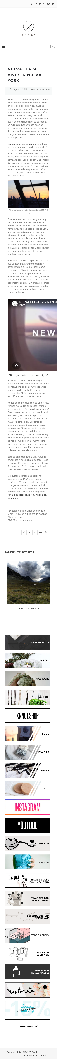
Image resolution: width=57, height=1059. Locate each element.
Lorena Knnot (44, 1055)
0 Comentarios (41, 89)
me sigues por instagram (23, 144)
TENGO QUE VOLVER (28, 608)
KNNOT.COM (30, 1052)
